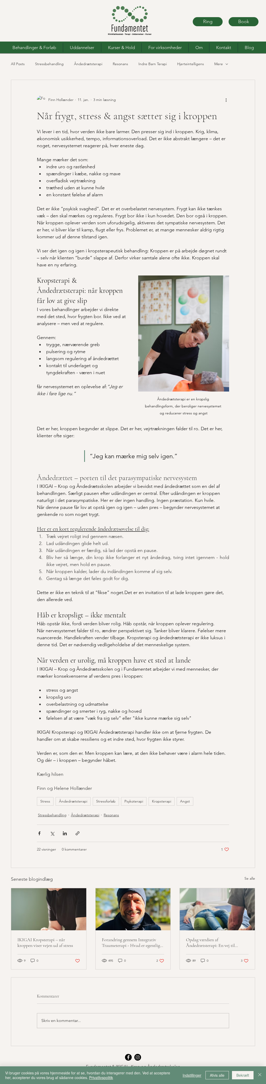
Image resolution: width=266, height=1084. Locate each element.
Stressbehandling (49, 64)
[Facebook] (128, 1057)
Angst (185, 801)
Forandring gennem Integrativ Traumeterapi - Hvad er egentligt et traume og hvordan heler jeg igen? (132, 942)
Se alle (249, 878)
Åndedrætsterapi (88, 64)
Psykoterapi (133, 801)
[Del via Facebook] (39, 833)
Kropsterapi (161, 801)
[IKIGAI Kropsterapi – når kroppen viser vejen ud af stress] (48, 909)
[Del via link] (77, 833)
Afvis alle (217, 1075)
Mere (218, 64)
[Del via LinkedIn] (64, 833)
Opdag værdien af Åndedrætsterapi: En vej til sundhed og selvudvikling (210, 942)
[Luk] (260, 1075)
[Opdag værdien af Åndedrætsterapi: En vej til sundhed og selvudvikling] (217, 909)
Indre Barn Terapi (152, 64)
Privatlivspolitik (101, 1077)
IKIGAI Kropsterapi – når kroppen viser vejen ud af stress (45, 942)
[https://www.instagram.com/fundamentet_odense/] (137, 1057)
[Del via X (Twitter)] (52, 833)
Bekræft (242, 1075)
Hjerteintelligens (190, 64)
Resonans (120, 64)
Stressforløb (106, 801)
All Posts (18, 64)
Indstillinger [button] (192, 1075)
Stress (45, 801)
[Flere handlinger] (226, 100)
